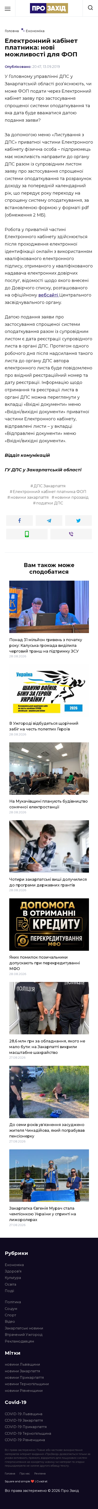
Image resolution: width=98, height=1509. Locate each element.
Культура (13, 1278)
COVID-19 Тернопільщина (28, 1433)
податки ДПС (49, 503)
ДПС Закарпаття (50, 486)
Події (9, 1291)
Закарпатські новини (24, 1328)
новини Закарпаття (22, 1371)
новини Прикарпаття (24, 1377)
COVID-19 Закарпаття (24, 1420)
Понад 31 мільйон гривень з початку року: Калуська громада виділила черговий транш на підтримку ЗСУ (45, 645)
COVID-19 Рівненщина (25, 1440)
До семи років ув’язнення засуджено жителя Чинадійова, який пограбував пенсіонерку (47, 1130)
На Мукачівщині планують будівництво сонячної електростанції (48, 804)
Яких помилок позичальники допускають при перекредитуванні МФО (44, 963)
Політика (13, 1302)
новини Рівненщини (24, 1390)
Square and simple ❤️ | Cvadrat (26, 1481)
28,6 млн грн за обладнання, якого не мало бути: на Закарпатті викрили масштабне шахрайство (47, 1047)
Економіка (14, 1265)
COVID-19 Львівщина (23, 1414)
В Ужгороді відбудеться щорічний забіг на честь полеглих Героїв (43, 726)
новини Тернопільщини (27, 1384)
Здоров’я (13, 1271)
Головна (10, 1473)
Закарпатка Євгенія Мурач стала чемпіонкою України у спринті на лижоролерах (42, 1214)
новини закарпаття (29, 497)
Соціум (11, 1309)
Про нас (25, 1473)
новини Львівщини (22, 1364)
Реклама (40, 1473)
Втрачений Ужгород (23, 1335)
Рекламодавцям (19, 1341)
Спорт (10, 1315)
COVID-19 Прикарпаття (26, 1427)
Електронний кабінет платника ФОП (49, 491)
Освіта (10, 1284)
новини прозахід (72, 497)
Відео (10, 1321)
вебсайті (48, 295)
